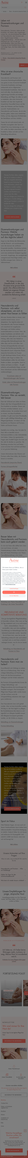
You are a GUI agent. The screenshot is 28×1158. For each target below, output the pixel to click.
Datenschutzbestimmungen (10, 584)
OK (14, 592)
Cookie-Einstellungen (14, 588)
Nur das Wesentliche (14, 595)
